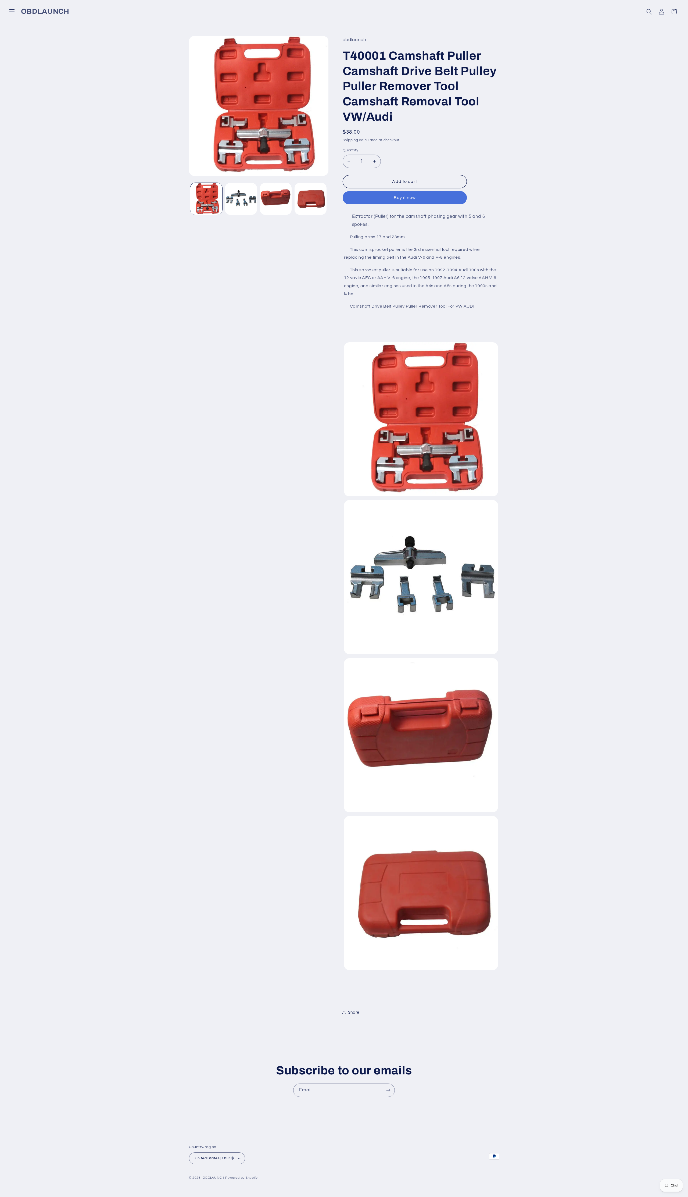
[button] (12, 11)
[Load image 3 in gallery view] (276, 199)
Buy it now (405, 198)
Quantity (350, 150)
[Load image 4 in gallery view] (311, 199)
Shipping (350, 140)
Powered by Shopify (241, 1177)
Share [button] (353, 1012)
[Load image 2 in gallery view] (241, 199)
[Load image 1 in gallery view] (206, 199)
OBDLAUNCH (213, 1177)
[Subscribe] (388, 1090)
